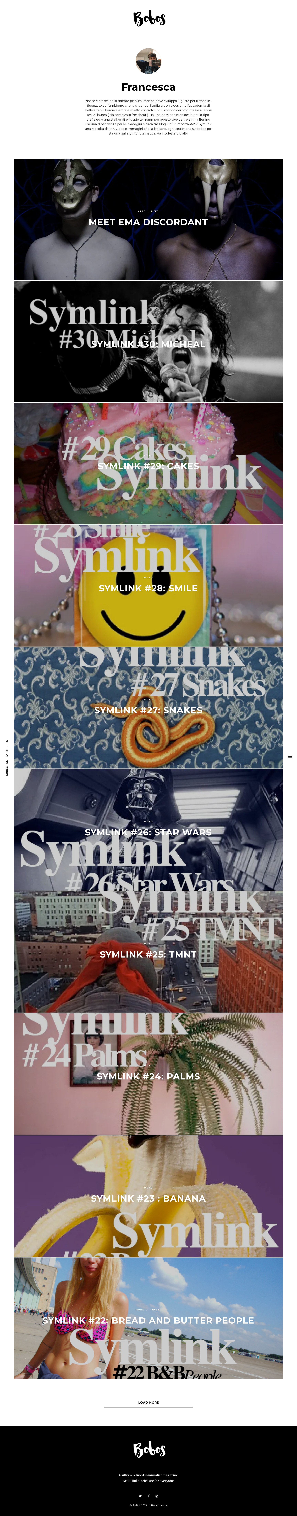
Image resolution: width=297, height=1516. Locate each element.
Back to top (158, 1505)
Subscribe (6, 768)
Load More (148, 1403)
